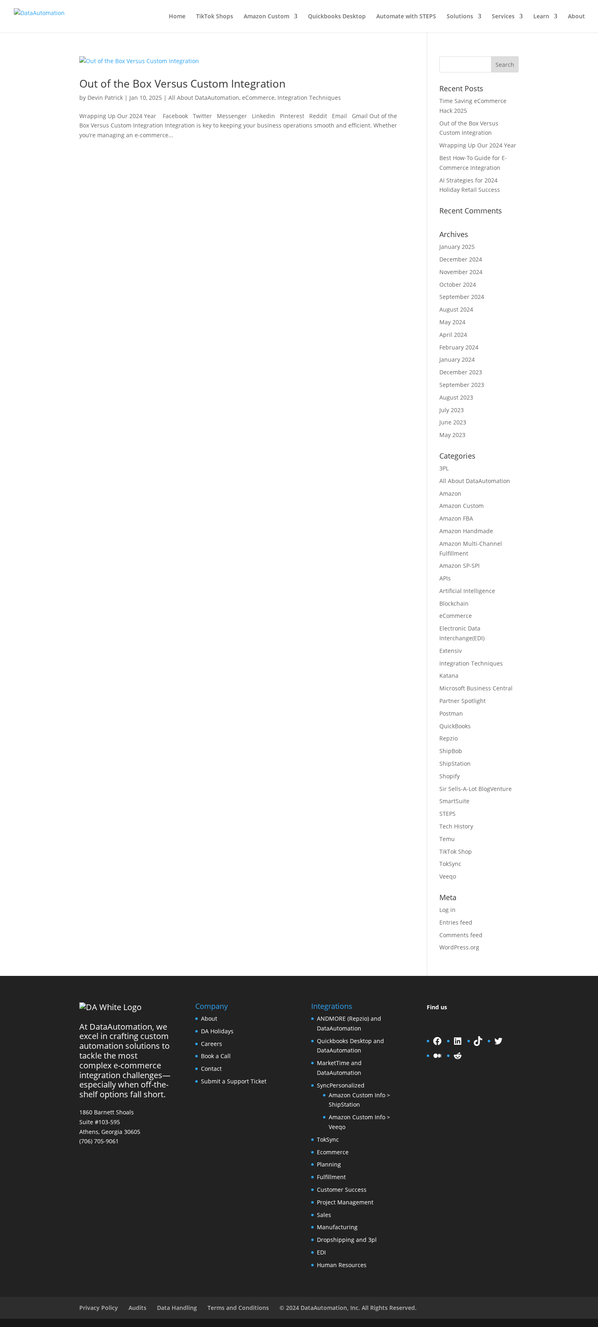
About (576, 16)
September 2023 (461, 385)
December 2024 (460, 259)
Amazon (450, 493)
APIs (445, 578)
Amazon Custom (266, 16)
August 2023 (456, 397)
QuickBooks (455, 726)
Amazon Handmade (466, 531)
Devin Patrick (105, 97)
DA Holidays (217, 1031)
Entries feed (455, 922)
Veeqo (447, 876)
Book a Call (216, 1056)
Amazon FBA (456, 518)
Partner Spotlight (462, 701)
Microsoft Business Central (476, 688)
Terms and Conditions (238, 1308)
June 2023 (452, 422)
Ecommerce (333, 1152)
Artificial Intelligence (467, 591)
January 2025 (457, 246)
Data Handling (177, 1308)
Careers (211, 1044)
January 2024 (457, 359)
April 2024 (453, 334)
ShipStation (455, 763)
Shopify (449, 776)
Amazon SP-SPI (459, 565)
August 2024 (456, 309)
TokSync (450, 864)
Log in (447, 910)
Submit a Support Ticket (233, 1081)
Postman (451, 713)
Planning (329, 1164)
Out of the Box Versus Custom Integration (182, 83)
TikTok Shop (455, 851)
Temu (447, 839)
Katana (448, 675)
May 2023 (452, 435)
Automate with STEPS (406, 16)
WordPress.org (459, 947)
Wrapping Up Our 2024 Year (477, 145)
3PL (444, 468)
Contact (211, 1068)
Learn (541, 16)
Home (177, 16)
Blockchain (454, 603)
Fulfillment (331, 1177)
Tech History (456, 826)
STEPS (447, 813)
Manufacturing (337, 1227)
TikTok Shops (214, 16)
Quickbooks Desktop (337, 16)
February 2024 (458, 347)
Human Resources (342, 1265)
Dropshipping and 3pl (347, 1240)
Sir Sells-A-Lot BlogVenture (475, 789)
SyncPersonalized (340, 1085)
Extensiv (450, 651)
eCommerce (258, 97)
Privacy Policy (98, 1308)
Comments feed (460, 935)
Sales (324, 1215)
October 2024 (457, 284)
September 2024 (461, 297)
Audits (137, 1308)
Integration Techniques (309, 97)
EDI (321, 1252)
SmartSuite (454, 801)
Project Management (345, 1202)
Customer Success (342, 1189)
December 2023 (460, 372)
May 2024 (452, 322)
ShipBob (450, 751)
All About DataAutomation (203, 97)
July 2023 (451, 410)
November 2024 (460, 272)
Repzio (448, 738)
